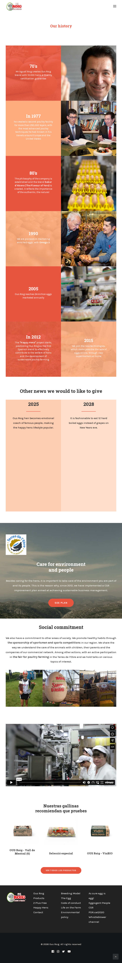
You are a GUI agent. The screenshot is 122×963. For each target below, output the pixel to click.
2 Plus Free (40, 902)
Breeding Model (70, 893)
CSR (91, 907)
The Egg (66, 898)
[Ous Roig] (15, 6)
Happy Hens (40, 907)
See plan (61, 602)
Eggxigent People (99, 902)
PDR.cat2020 (96, 912)
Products (38, 898)
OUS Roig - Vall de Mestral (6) (22, 851)
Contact (38, 912)
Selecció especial (61, 853)
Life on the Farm (71, 907)
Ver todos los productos (61, 870)
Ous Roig (38, 893)
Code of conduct (71, 902)
